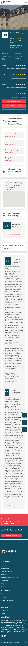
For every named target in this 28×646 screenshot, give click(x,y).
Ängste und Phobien (11, 134)
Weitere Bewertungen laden (12, 506)
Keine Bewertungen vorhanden (16, 68)
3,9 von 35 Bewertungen (18, 78)
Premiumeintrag (5, 594)
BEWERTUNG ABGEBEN (14, 101)
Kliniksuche (4, 565)
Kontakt (3, 597)
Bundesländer (5, 568)
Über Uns (3, 604)
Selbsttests (4, 580)
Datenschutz (5, 610)
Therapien (4, 574)
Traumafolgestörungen (12, 150)
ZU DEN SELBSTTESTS (11, 535)
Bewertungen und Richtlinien (9, 577)
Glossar (3, 587)
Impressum (4, 607)
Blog (2, 584)
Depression (8, 142)
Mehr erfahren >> (10, 136)
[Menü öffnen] (26, 1)
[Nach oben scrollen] (25, 642)
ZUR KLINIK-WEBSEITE (14, 106)
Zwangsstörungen (10, 158)
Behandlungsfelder (6, 571)
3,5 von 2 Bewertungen (18, 97)
